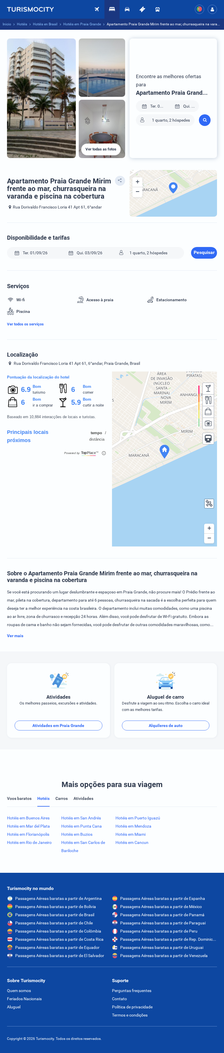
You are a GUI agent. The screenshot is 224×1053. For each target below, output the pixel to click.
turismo (39, 392)
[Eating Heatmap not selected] (208, 400)
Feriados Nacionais (24, 998)
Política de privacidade (132, 1007)
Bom (37, 386)
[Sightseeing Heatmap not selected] (208, 423)
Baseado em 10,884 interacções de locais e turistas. (51, 417)
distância (96, 439)
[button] (212, 9)
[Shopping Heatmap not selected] (208, 412)
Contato (119, 998)
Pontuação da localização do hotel (38, 377)
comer (88, 392)
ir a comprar (43, 405)
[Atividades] (142, 9)
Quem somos (19, 990)
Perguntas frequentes (131, 990)
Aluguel (13, 1007)
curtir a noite (93, 405)
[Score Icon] (13, 389)
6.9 (25, 389)
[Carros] (127, 9)
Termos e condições (130, 1015)
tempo (96, 433)
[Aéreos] (33, 9)
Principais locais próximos (27, 436)
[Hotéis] (112, 9)
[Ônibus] (157, 9)
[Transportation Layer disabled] (208, 438)
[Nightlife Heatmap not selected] (208, 388)
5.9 (75, 402)
